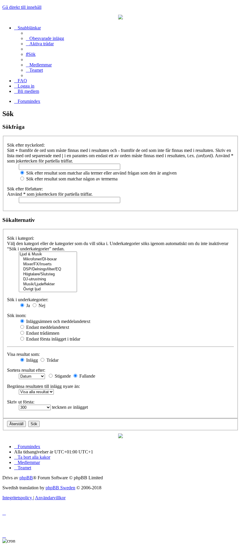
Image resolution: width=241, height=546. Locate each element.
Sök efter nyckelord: (26, 145)
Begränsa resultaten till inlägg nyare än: (43, 386)
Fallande (86, 376)
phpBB (26, 477)
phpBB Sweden (60, 487)
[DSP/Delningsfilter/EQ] (48, 269)
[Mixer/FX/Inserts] (48, 264)
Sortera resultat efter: (26, 370)
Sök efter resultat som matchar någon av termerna (71, 178)
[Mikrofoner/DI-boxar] (48, 259)
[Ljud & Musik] (48, 254)
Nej (41, 305)
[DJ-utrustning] (48, 279)
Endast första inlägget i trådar (52, 338)
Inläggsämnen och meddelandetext (57, 321)
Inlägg (31, 360)
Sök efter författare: (25, 188)
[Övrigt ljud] (48, 289)
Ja (27, 305)
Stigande (62, 376)
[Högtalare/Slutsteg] (48, 274)
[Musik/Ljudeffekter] (48, 284)
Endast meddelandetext (47, 327)
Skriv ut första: (20, 401)
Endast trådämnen (42, 333)
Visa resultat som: (23, 354)
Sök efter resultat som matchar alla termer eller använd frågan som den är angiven (101, 172)
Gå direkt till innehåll (21, 7)
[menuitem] (45, 38)
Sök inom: (16, 315)
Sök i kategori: (20, 238)
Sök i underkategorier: (27, 299)
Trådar (51, 360)
